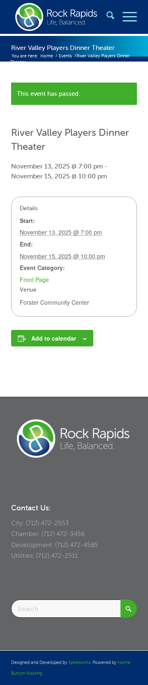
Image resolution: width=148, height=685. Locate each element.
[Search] (106, 16)
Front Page (34, 279)
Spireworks (79, 662)
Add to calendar (53, 338)
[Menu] (125, 16)
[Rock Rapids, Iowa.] (61, 16)
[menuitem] (106, 16)
